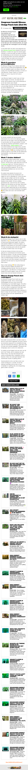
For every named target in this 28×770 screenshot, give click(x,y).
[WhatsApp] (18, 376)
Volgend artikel (13, 380)
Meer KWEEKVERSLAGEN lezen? (14, 762)
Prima (6, 9)
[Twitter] (14, 376)
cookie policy (15, 6)
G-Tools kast (4, 164)
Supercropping (15, 145)
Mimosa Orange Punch (9, 50)
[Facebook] (9, 376)
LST (9, 186)
